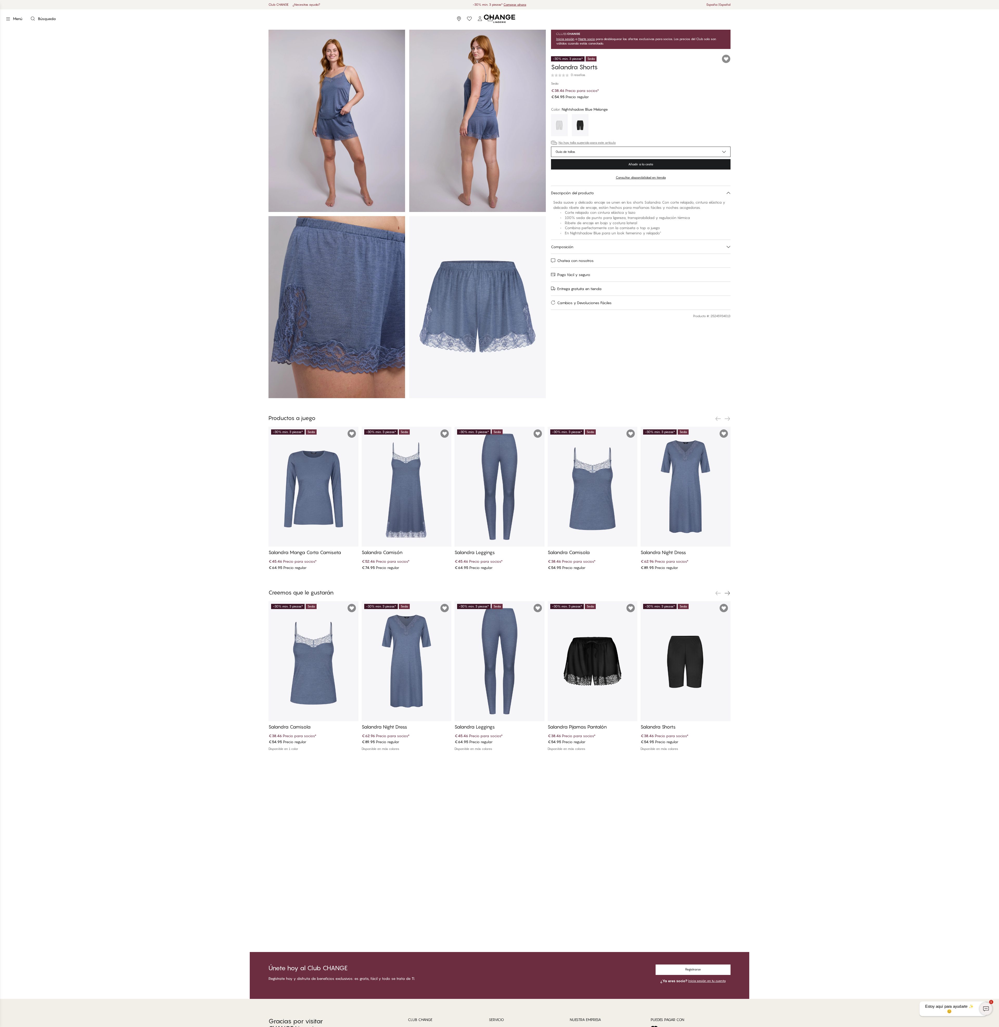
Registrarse (693, 969)
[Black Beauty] (580, 125)
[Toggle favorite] (726, 59)
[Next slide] (727, 418)
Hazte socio (586, 39)
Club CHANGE (278, 5)
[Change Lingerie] (499, 19)
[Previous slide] (718, 418)
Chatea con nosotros (575, 260)
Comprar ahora (524, 5)
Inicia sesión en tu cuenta (707, 981)
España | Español (719, 5)
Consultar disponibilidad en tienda (641, 177)
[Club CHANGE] (480, 19)
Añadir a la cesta (640, 164)
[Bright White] (559, 125)
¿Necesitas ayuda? (306, 5)
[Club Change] (469, 19)
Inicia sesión (565, 39)
